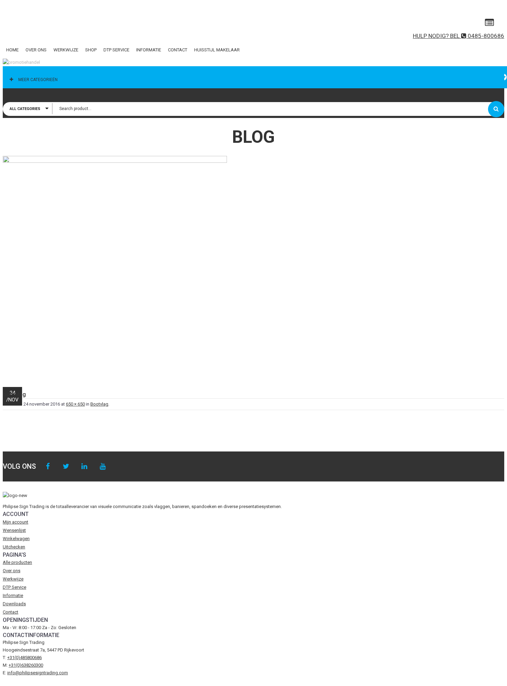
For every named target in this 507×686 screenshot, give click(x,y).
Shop (91, 49)
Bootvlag (99, 404)
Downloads (14, 603)
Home (12, 49)
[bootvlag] (253, 268)
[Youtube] (102, 466)
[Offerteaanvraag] (489, 23)
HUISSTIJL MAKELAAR (217, 49)
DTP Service (116, 49)
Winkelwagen (16, 538)
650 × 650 (75, 404)
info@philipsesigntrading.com (37, 672)
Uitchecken (14, 546)
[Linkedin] (84, 466)
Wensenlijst (14, 530)
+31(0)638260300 (26, 665)
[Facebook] (47, 466)
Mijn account (15, 522)
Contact (177, 49)
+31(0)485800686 (24, 657)
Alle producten (17, 562)
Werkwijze (65, 49)
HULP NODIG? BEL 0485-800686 (458, 35)
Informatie (148, 49)
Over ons (36, 49)
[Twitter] (66, 466)
